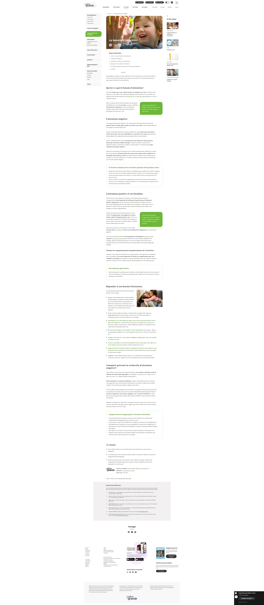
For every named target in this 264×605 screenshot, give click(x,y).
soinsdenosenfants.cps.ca (122, 515)
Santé (89, 84)
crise (136, 420)
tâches (130, 355)
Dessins (89, 77)
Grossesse (106, 7)
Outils (105, 547)
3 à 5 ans (135, 7)
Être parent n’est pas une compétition (112, 558)
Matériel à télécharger (109, 550)
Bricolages (89, 73)
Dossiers (162, 7)
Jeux (88, 79)
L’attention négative (116, 58)
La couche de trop (108, 557)
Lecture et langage (92, 28)
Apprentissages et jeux (92, 65)
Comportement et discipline (120, 13)
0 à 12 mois (116, 7)
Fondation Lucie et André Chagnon (99, 592)
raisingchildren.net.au (143, 511)
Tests (105, 549)
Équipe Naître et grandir (129, 470)
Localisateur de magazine (171, 556)
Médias (105, 563)
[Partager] (129, 532)
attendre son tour (118, 238)
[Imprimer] (135, 532)
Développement (91, 15)
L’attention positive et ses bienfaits (120, 61)
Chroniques (87, 561)
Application (140, 2)
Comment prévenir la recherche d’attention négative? (125, 66)
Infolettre (150, 2)
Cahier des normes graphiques (111, 565)
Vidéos (176, 7)
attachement (151, 173)
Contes (89, 75)
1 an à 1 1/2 (89, 17)
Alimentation (91, 39)
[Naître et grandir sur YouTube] (136, 572)
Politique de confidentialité (109, 562)
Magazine (87, 563)
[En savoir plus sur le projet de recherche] (236, 597)
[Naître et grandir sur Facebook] (130, 572)
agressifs (128, 136)
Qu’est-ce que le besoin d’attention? (121, 56)
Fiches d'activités (92, 71)
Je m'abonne (161, 571)
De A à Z (87, 547)
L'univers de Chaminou (109, 551)
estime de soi (130, 96)
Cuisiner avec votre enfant (92, 42)
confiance (119, 230)
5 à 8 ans (144, 7)
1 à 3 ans (126, 7)
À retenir (113, 69)
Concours (160, 2)
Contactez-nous (107, 566)
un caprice (129, 105)
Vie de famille (91, 55)
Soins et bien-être (92, 50)
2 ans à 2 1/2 (90, 21)
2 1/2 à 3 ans (90, 23)
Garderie (89, 59)
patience (147, 236)
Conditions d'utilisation (109, 561)
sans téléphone (136, 204)
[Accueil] (91, 5)
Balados (170, 7)
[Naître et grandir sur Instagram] (127, 572)
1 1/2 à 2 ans (90, 19)
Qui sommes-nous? (108, 559)
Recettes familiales (92, 45)
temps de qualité (141, 96)
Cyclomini (106, 553)
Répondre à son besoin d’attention (120, 64)
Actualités (154, 7)
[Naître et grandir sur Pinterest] (133, 572)
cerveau (128, 424)
